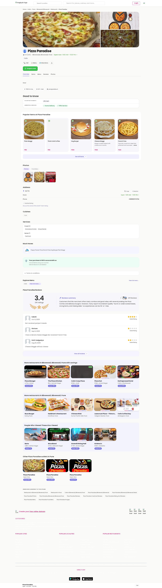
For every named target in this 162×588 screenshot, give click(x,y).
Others (113, 573)
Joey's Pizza (106, 554)
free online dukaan (37, 511)
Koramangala (63, 540)
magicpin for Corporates (112, 564)
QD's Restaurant (108, 557)
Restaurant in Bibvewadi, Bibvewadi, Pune (36, 492)
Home (24, 9)
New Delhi (18, 540)
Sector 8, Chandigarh (66, 547)
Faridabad (40, 544)
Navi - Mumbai (20, 552)
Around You (40, 564)
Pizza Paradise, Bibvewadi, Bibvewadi (98, 492)
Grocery (54, 519)
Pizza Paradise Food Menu (46, 499)
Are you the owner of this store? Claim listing (35, 206)
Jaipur (17, 547)
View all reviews (79, 354)
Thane (39, 552)
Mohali (17, 549)
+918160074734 (134, 199)
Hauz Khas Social (129, 557)
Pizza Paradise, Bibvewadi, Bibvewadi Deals (124, 492)
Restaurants (31, 519)
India (29, 9)
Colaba (83, 552)
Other (92, 519)
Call (137, 585)
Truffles (105, 540)
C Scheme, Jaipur (86, 549)
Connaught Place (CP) (88, 554)
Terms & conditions (33, 273)
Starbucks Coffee (108, 552)
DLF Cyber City (64, 544)
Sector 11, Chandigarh (66, 549)
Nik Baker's (106, 544)
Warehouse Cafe (129, 547)
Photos (26, 169)
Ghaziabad (18, 544)
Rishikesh (18, 554)
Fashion (46, 519)
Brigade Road (85, 540)
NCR (38, 547)
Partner (95, 564)
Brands (101, 564)
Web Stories (137, 564)
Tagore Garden (85, 557)
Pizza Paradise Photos (30, 496)
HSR (60, 542)
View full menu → (134, 280)
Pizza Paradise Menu (30, 499)
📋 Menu (34, 63)
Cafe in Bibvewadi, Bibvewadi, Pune (75, 492)
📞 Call (26, 63)
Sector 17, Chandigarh (88, 547)
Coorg (39, 554)
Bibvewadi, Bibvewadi (43, 9)
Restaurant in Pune (56, 492)
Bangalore (18, 542)
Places (89, 564)
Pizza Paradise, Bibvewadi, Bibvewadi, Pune (52, 496)
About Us (32, 564)
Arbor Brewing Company (111, 542)
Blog (46, 564)
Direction (135, 191)
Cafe (25, 215)
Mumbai (39, 549)
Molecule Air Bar (108, 547)
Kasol (17, 557)
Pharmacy (84, 519)
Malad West (63, 554)
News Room (24, 564)
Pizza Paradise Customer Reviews (92, 496)
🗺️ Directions (43, 63)
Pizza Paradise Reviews (73, 496)
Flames (126, 544)
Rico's (126, 554)
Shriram (35, 328)
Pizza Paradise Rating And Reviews (115, 496)
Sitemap (83, 564)
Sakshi (34, 317)
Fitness (61, 519)
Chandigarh (41, 542)
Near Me (51, 564)
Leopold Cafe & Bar (130, 552)
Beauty (39, 519)
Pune (33, 9)
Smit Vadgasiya (38, 340)
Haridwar (39, 557)
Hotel (77, 519)
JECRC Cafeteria (129, 549)
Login (136, 3)
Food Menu (35, 169)
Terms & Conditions (73, 564)
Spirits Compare (61, 564)
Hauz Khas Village (64, 557)
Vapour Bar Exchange (110, 549)
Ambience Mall (85, 544)
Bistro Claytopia (129, 540)
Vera (123, 564)
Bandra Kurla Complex (66, 552)
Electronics (69, 519)
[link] (34, 135)
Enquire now (31, 68)
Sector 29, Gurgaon (87, 542)
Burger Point (128, 542)
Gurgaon (40, 540)
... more (135, 145)
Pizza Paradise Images (63, 499)
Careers (129, 564)
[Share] (52, 63)
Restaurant (54, 9)
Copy (127, 191)
